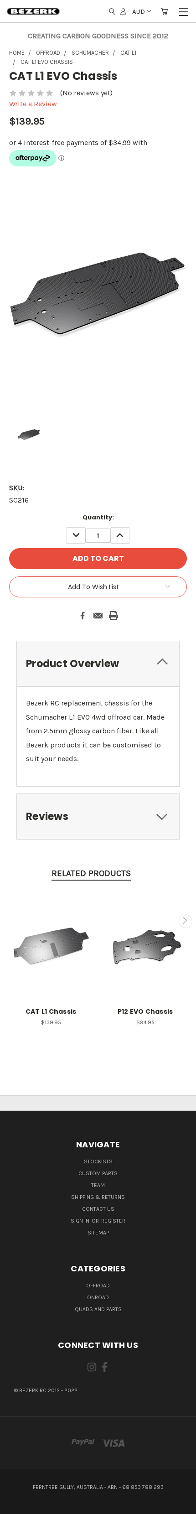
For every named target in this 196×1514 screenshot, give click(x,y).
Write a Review (33, 103)
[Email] (98, 615)
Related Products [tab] (91, 873)
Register (113, 1221)
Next (185, 921)
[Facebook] (82, 615)
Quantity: (98, 517)
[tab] (98, 664)
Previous (10, 921)
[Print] (113, 615)
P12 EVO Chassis (145, 1011)
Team (98, 1185)
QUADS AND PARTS (98, 1309)
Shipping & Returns (98, 1197)
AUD (138, 11)
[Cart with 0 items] (164, 12)
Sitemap (98, 1232)
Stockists (98, 1161)
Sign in (81, 1221)
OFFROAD (98, 1285)
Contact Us (98, 1209)
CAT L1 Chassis (51, 1011)
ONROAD (98, 1297)
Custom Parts (98, 1173)
